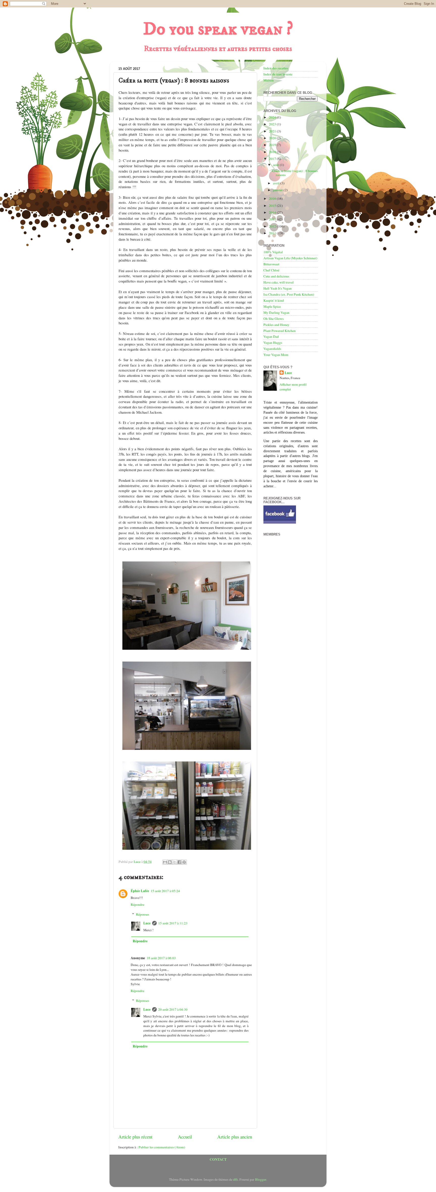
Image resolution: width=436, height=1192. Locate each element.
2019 (273, 145)
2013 (273, 219)
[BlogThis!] (169, 862)
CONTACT (218, 1159)
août (276, 164)
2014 (273, 212)
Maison (268, 80)
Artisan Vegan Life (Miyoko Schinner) (290, 258)
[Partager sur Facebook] (179, 862)
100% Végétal (273, 252)
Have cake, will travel (278, 282)
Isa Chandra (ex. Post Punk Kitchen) (288, 294)
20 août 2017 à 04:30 (172, 1009)
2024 (273, 117)
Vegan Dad (271, 336)
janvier (278, 190)
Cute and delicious (276, 276)
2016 (273, 198)
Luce (147, 923)
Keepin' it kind (273, 300)
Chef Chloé (271, 270)
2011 (273, 233)
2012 (273, 226)
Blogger (260, 1179)
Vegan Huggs (272, 342)
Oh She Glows (273, 318)
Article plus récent (135, 1136)
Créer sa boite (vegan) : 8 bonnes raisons (295, 172)
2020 (273, 138)
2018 (273, 152)
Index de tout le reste (277, 74)
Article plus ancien (234, 1136)
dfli (235, 1179)
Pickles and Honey (276, 324)
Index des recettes (275, 68)
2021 (273, 131)
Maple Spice (272, 306)
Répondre (137, 904)
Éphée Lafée (140, 890)
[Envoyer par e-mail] (165, 862)
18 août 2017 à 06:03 (161, 958)
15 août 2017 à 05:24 (165, 891)
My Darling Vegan (276, 312)
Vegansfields (272, 348)
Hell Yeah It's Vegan (277, 288)
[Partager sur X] (174, 862)
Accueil (185, 1136)
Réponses (142, 914)
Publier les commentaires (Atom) (162, 1147)
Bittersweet (271, 264)
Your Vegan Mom (275, 354)
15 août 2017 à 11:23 (172, 923)
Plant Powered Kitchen (279, 330)
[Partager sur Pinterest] (184, 862)
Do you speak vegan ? (218, 29)
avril (276, 183)
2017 (273, 158)
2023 (273, 124)
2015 (273, 205)
